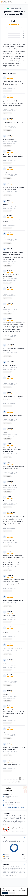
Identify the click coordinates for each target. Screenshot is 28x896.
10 (20, 778)
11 (23, 778)
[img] (18, 42)
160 (18, 781)
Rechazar (12, 893)
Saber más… (14, 875)
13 (12, 781)
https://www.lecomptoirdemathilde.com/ (14, 807)
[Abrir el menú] (26, 2)
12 (9, 781)
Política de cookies (20, 893)
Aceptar (5, 893)
